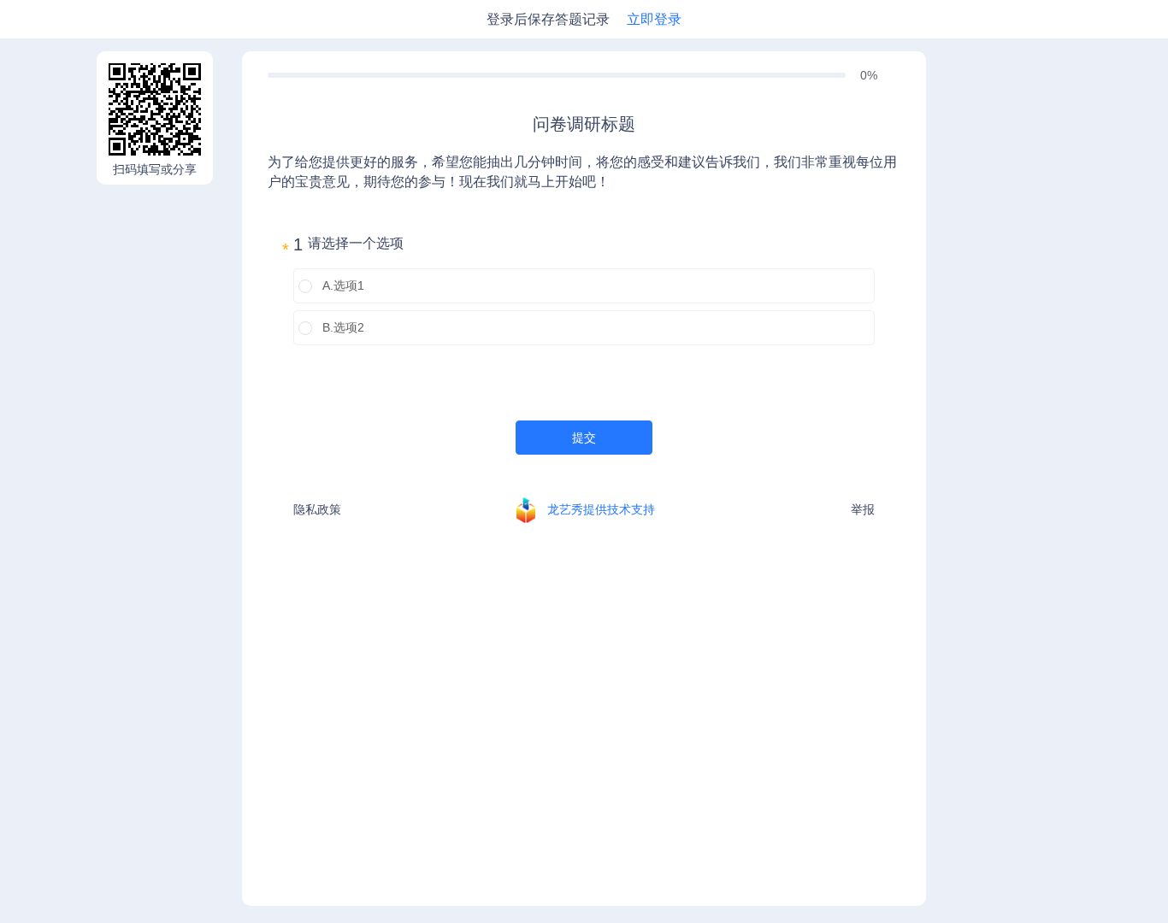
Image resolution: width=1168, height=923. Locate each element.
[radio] (584, 285)
